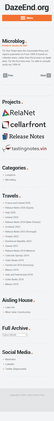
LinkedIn (9, 364)
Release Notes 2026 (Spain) (19, 207)
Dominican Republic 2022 (18, 241)
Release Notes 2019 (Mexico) (20, 250)
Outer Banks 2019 (14, 260)
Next (45, 75)
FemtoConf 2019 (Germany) (19, 265)
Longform (10, 175)
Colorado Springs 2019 (17, 255)
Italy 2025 (10, 212)
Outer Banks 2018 (14, 279)
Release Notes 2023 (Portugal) (20, 231)
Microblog (10, 179)
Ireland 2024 (11, 217)
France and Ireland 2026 (17, 202)
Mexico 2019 (11, 269)
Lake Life (10, 307)
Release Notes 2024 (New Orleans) (22, 222)
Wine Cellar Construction (18, 312)
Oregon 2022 (12, 236)
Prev (8, 75)
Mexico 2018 (11, 284)
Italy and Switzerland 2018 (19, 274)
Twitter (15, 368)
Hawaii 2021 (11, 246)
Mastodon (10, 359)
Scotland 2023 (12, 226)
